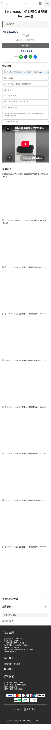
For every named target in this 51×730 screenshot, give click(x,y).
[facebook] (26, 57)
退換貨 (21, 682)
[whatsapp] (30, 57)
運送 (15, 682)
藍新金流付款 (20, 684)
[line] (21, 57)
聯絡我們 (25, 45)
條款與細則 (9, 689)
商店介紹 (8, 664)
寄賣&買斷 (9, 684)
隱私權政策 (19, 689)
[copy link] (35, 57)
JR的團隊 (17, 664)
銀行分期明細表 (11, 687)
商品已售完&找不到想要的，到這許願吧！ (18, 72)
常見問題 (8, 682)
